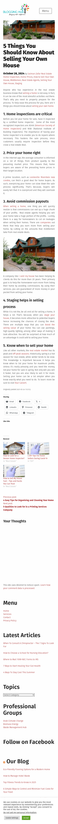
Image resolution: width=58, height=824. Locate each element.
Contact (7, 617)
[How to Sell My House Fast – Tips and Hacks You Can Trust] (14, 471)
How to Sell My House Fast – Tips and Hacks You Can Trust (12, 481)
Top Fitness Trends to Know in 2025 (19, 782)
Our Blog (17, 761)
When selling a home (14, 206)
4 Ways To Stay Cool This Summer (19, 672)
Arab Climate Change (13, 721)
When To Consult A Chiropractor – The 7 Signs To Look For (28, 645)
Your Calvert (20, 383)
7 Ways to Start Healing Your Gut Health (21, 666)
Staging (18, 83)
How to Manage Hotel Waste (16, 776)
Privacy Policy (9, 620)
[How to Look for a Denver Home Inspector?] (14, 448)
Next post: (25, 506)
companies (45, 222)
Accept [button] (26, 818)
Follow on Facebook (28, 742)
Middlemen (15, 80)
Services (7, 614)
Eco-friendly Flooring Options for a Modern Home (26, 769)
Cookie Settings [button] (12, 818)
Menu (45, 11)
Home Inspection (11, 77)
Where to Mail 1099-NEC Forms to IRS (20, 659)
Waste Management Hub (14, 727)
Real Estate (46, 73)
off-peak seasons (21, 353)
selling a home (30, 93)
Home (6, 611)
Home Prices (27, 77)
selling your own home (43, 106)
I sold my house (26, 276)
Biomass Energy (10, 724)
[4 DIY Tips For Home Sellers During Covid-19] (38, 448)
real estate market (39, 350)
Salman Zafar (34, 73)
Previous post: (28, 498)
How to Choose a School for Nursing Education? (25, 653)
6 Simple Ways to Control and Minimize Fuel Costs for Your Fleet (28, 790)
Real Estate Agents (31, 80)
